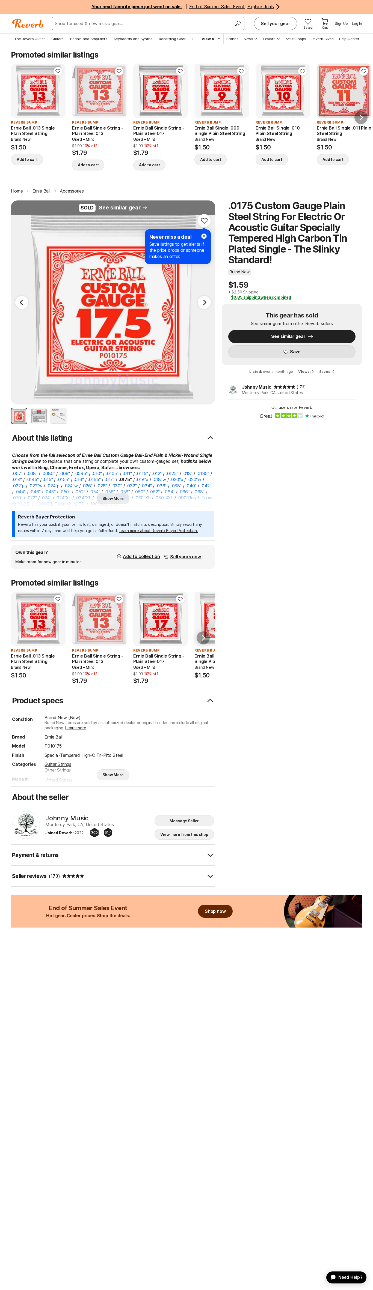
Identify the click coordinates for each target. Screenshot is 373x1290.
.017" (109, 479)
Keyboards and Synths (133, 39)
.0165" (94, 479)
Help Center (349, 39)
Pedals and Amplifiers (88, 39)
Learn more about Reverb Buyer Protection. (158, 530)
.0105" (112, 473)
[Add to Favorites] (58, 71)
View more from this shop (184, 834)
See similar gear (119, 207)
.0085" (48, 473)
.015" (48, 479)
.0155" (63, 479)
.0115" (142, 473)
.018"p (142, 479)
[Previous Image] (21, 302)
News (248, 39)
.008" (32, 473)
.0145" (32, 479)
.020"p (176, 479)
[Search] (237, 23)
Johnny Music (256, 387)
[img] (284, 387)
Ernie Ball (53, 737)
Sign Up (341, 23)
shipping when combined (261, 297)
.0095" (81, 473)
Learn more (75, 727)
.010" (97, 473)
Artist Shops (296, 39)
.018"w (159, 479)
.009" (64, 473)
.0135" (203, 473)
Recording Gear (172, 39)
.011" (127, 473)
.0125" (172, 473)
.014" (17, 479)
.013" (187, 473)
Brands (232, 39)
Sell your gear (275, 23)
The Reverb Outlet (29, 39)
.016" (79, 479)
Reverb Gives (323, 39)
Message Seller (184, 820)
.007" (17, 473)
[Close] (204, 236)
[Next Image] (204, 302)
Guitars (57, 39)
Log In (357, 23)
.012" (157, 473)
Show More (113, 498)
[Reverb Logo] (28, 23)
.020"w (194, 479)
